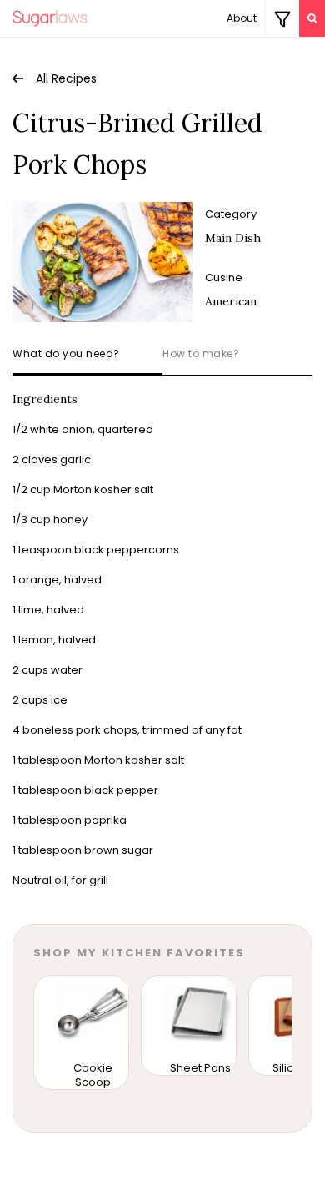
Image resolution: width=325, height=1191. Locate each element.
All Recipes (66, 78)
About (242, 18)
